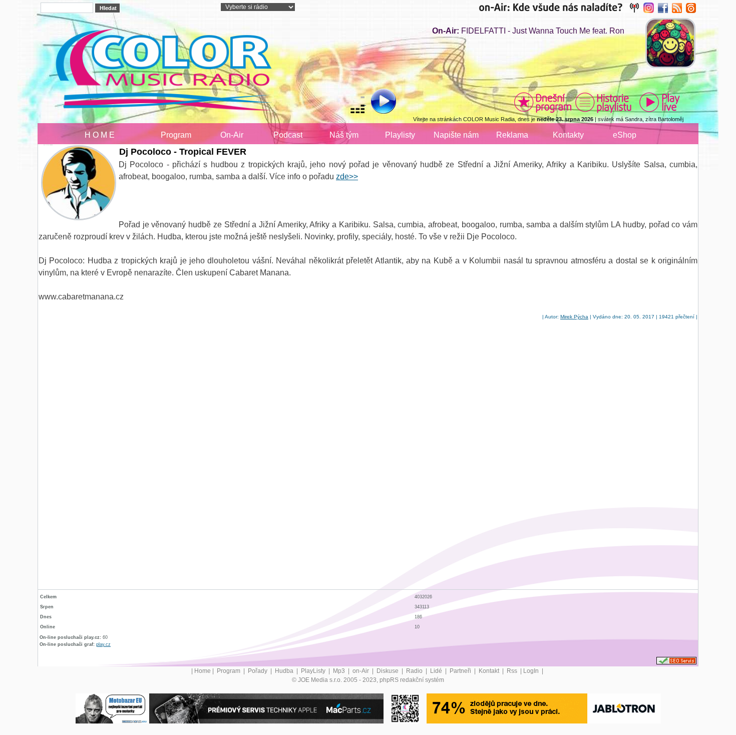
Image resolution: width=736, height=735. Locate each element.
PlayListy (314, 670)
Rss (513, 670)
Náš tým (343, 135)
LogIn (531, 670)
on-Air (361, 670)
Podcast (287, 135)
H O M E (100, 135)
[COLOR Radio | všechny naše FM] (561, 7)
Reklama (512, 135)
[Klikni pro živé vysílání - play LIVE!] (660, 102)
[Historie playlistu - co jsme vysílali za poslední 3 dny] (603, 102)
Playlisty (400, 135)
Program (176, 135)
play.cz (103, 644)
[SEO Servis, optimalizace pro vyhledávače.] (676, 660)
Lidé (437, 670)
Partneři (461, 670)
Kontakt (490, 670)
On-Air (231, 135)
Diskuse (388, 670)
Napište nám (456, 135)
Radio (415, 670)
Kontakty (568, 135)
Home (202, 670)
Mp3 (339, 670)
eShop (624, 135)
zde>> (347, 176)
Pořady (258, 670)
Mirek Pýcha (574, 316)
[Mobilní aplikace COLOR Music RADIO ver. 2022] (405, 707)
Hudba (285, 670)
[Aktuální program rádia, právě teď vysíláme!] (542, 102)
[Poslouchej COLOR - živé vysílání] (375, 102)
